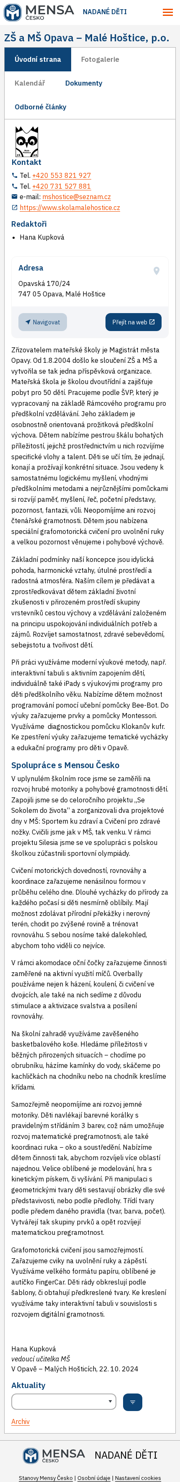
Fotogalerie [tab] (100, 59)
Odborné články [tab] (41, 106)
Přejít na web (130, 322)
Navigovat (45, 322)
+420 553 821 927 (61, 175)
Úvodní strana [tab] (38, 59)
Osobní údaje (94, 1478)
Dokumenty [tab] (84, 83)
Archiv (20, 1421)
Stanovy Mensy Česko (46, 1478)
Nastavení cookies (138, 1478)
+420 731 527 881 (61, 186)
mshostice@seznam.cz (76, 196)
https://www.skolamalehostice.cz (70, 207)
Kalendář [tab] (30, 83)
